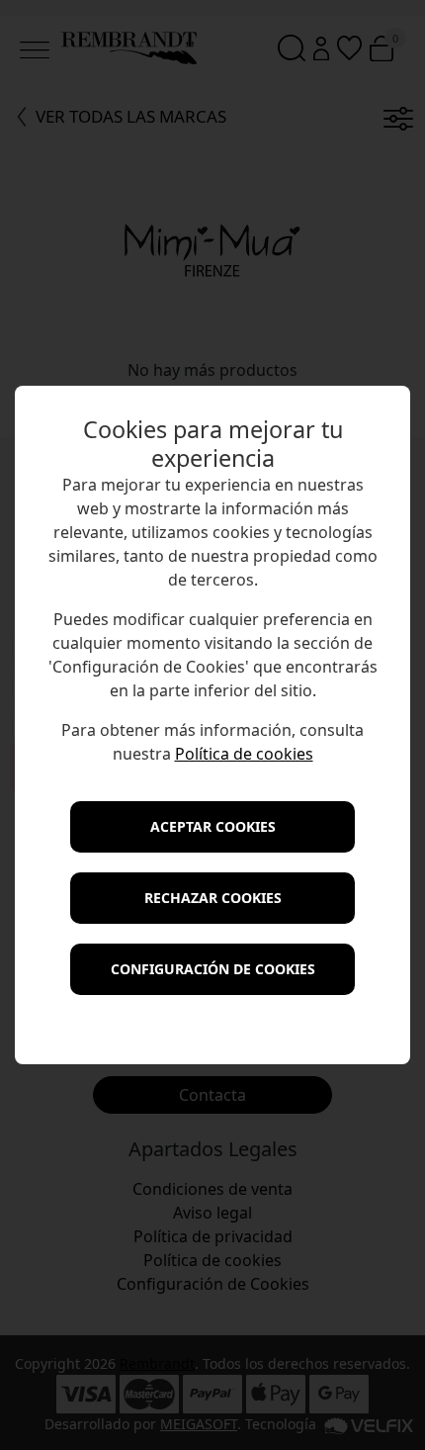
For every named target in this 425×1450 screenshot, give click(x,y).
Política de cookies (244, 754)
